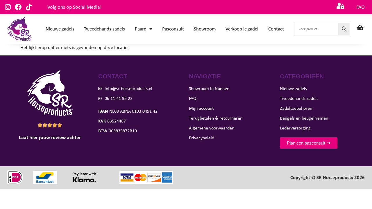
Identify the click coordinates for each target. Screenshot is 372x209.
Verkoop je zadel (242, 29)
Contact (276, 29)
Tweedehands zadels (104, 29)
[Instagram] (7, 7)
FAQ (360, 7)
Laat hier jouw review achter (50, 137)
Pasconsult (173, 29)
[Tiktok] (28, 7)
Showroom (205, 29)
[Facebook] (18, 7)
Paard (140, 29)
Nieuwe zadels (60, 29)
